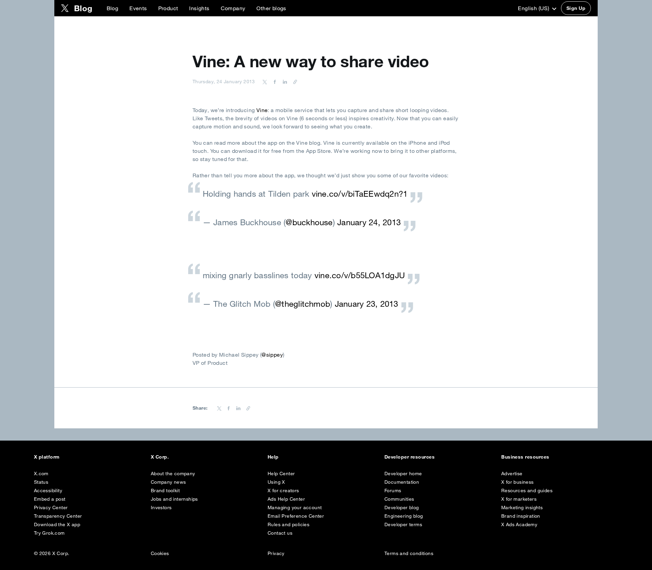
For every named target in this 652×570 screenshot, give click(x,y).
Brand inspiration (520, 516)
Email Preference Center (296, 516)
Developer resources (409, 457)
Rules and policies (288, 524)
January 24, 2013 (369, 222)
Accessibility (48, 490)
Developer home (403, 473)
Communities (399, 499)
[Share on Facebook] (274, 81)
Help (273, 457)
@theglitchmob (302, 304)
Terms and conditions (408, 553)
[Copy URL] (293, 81)
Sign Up (575, 8)
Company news (168, 482)
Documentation (401, 482)
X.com (41, 473)
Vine (262, 110)
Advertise (512, 473)
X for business (517, 482)
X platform (47, 457)
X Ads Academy (519, 524)
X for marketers (519, 499)
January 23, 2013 (366, 304)
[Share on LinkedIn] (284, 81)
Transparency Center (58, 516)
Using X (276, 482)
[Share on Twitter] (264, 81)
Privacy (276, 553)
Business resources (525, 457)
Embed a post (50, 499)
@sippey (272, 354)
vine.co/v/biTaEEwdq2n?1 (360, 194)
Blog (113, 8)
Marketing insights (522, 507)
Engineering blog (403, 516)
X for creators (283, 490)
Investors (161, 507)
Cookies (160, 553)
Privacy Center (51, 507)
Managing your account (295, 507)
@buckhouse (309, 222)
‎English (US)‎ (534, 8)
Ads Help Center (286, 499)
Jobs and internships (174, 499)
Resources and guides (527, 490)
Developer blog (401, 507)
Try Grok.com (49, 533)
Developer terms (403, 524)
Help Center (281, 473)
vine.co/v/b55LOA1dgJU (359, 275)
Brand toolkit (165, 490)
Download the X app (57, 524)
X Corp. (160, 457)
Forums (392, 490)
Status (41, 482)
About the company (173, 473)
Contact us (280, 533)
